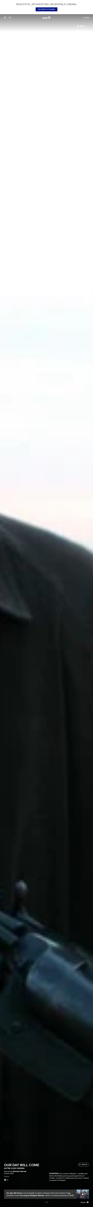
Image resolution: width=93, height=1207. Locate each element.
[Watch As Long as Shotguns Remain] (83, 1194)
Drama (6, 1176)
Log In (86, 17)
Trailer (84, 1164)
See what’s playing (46, 9)
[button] (4, 17)
